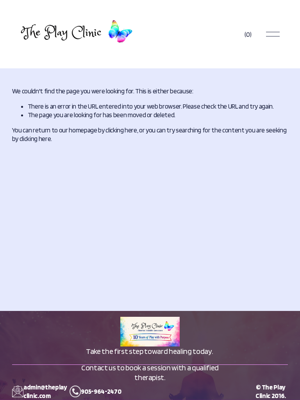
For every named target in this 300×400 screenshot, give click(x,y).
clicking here (121, 130)
